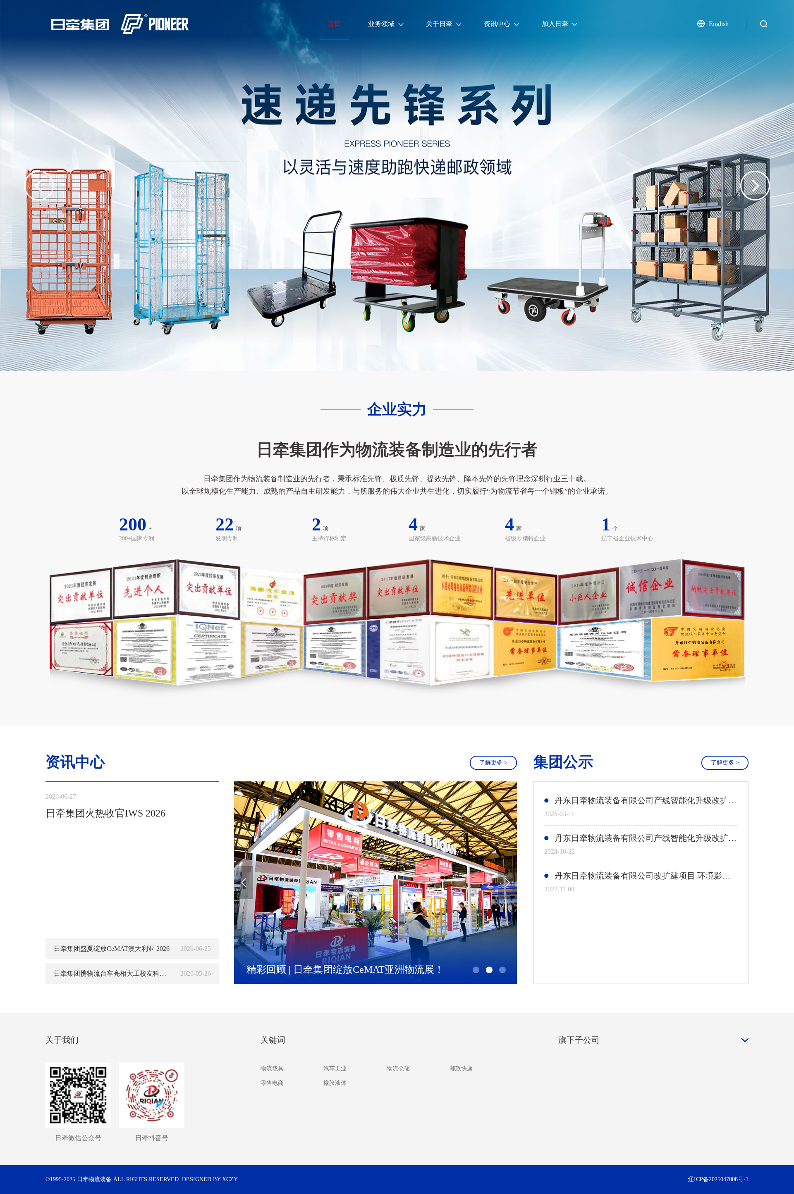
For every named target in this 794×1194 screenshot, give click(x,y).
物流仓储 (398, 1068)
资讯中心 (498, 23)
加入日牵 (556, 23)
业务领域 (382, 23)
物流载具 (272, 1068)
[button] (755, 186)
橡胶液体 (335, 1083)
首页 (334, 23)
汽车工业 (335, 1068)
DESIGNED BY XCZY (210, 1179)
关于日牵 (440, 23)
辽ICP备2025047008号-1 (718, 1179)
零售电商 (272, 1083)
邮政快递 (461, 1068)
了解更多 (493, 762)
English (719, 23)
